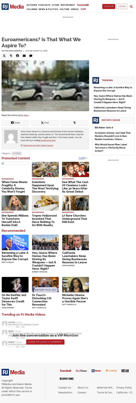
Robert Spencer (39, 272)
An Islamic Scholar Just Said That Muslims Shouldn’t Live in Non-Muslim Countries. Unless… (113, 136)
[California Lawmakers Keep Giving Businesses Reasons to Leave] (75, 242)
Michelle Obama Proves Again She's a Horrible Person (75, 298)
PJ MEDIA (17, 153)
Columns (32, 9)
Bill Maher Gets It (104, 127)
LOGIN (122, 6)
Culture (64, 9)
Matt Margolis (39, 308)
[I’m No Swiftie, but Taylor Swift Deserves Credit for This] (15, 284)
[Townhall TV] (83, 5)
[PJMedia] (13, 6)
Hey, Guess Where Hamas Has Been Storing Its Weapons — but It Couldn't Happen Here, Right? (44, 260)
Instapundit (67, 5)
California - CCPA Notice (125, 392)
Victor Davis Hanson (12, 51)
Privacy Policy (124, 387)
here (26, 115)
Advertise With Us (106, 387)
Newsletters (65, 392)
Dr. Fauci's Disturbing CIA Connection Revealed (41, 299)
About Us (83, 387)
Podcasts (44, 5)
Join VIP (109, 6)
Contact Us (64, 387)
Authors (32, 5)
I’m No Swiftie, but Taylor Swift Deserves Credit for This (14, 299)
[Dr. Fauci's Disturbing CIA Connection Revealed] (45, 284)
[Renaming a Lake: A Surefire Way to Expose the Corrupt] (15, 242)
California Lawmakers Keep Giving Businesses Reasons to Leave (74, 257)
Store (55, 5)
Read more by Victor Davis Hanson (38, 145)
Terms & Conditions (106, 392)
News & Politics (48, 9)
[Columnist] (12, 136)
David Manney (68, 265)
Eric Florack (8, 262)
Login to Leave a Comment (45, 342)
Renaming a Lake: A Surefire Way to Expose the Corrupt (15, 256)
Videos (75, 9)
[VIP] (83, 9)
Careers (82, 392)
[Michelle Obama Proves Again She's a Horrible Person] (75, 284)
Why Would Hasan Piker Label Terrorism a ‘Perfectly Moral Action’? (111, 147)
